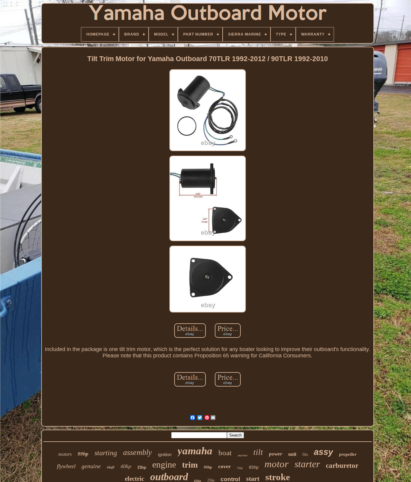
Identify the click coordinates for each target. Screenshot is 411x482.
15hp (141, 467)
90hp (208, 467)
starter (307, 464)
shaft (110, 467)
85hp (253, 467)
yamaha (195, 451)
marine (242, 455)
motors (65, 454)
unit (292, 454)
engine (164, 464)
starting (105, 453)
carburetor (342, 465)
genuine (91, 466)
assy (323, 452)
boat (225, 453)
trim (190, 464)
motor (276, 464)
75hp (240, 468)
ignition (165, 454)
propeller (348, 454)
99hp (83, 454)
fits (305, 454)
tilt (258, 452)
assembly (137, 452)
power (275, 454)
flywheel (66, 466)
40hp (125, 466)
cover (224, 466)
